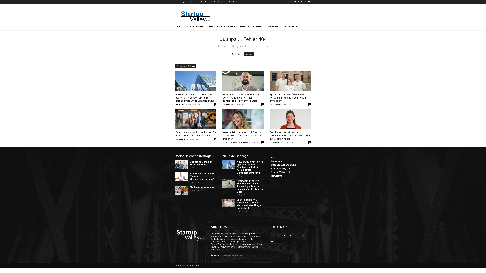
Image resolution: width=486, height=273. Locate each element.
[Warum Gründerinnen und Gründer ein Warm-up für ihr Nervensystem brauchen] (243, 119)
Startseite (249, 54)
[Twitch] (302, 1)
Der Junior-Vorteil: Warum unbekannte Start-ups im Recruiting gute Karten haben (290, 135)
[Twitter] (305, 1)
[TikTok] (298, 1)
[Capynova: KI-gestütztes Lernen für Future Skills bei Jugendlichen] (195, 119)
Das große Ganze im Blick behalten (201, 163)
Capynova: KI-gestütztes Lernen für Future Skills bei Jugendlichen (195, 134)
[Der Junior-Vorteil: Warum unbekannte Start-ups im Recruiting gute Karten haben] (290, 119)
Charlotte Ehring (276, 142)
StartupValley (227, 104)
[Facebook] (288, 1)
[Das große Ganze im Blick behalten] (181, 164)
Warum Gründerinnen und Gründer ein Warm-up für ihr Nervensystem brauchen (242, 135)
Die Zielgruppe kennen (202, 187)
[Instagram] (291, 1)
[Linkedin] (295, 1)
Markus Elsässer (181, 104)
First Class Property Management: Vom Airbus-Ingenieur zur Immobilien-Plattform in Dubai (242, 97)
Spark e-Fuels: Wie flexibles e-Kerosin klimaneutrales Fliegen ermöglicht (288, 97)
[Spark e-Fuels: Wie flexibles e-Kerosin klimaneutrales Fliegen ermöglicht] (290, 81)
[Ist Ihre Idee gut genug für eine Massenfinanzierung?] (181, 176)
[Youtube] (309, 1)
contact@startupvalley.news (231, 255)
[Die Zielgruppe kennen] (181, 190)
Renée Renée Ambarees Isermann (235, 142)
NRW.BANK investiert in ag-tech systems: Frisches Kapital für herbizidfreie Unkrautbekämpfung (194, 97)
